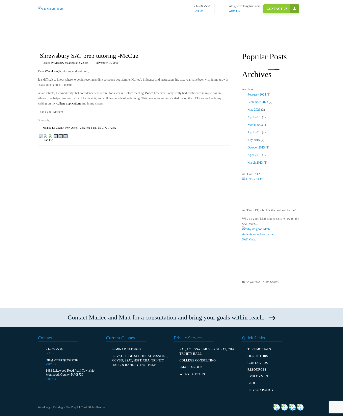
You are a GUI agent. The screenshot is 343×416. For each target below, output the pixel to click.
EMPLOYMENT (259, 376)
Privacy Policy (261, 390)
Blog (252, 383)
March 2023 (255, 124)
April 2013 (254, 155)
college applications (68, 103)
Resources (257, 369)
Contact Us (277, 8)
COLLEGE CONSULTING (197, 360)
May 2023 (254, 109)
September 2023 (258, 102)
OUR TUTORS (258, 356)
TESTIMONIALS (259, 349)
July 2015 (254, 140)
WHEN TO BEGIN (192, 374)
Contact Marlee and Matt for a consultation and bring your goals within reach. (166, 317)
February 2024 (257, 94)
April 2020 (254, 132)
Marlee (149, 93)
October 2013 (256, 147)
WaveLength (53, 71)
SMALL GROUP (190, 367)
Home (48, 37)
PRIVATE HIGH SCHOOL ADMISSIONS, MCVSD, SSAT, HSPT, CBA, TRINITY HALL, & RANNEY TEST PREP (140, 360)
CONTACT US (258, 362)
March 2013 (255, 162)
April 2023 (254, 117)
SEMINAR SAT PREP (126, 349)
